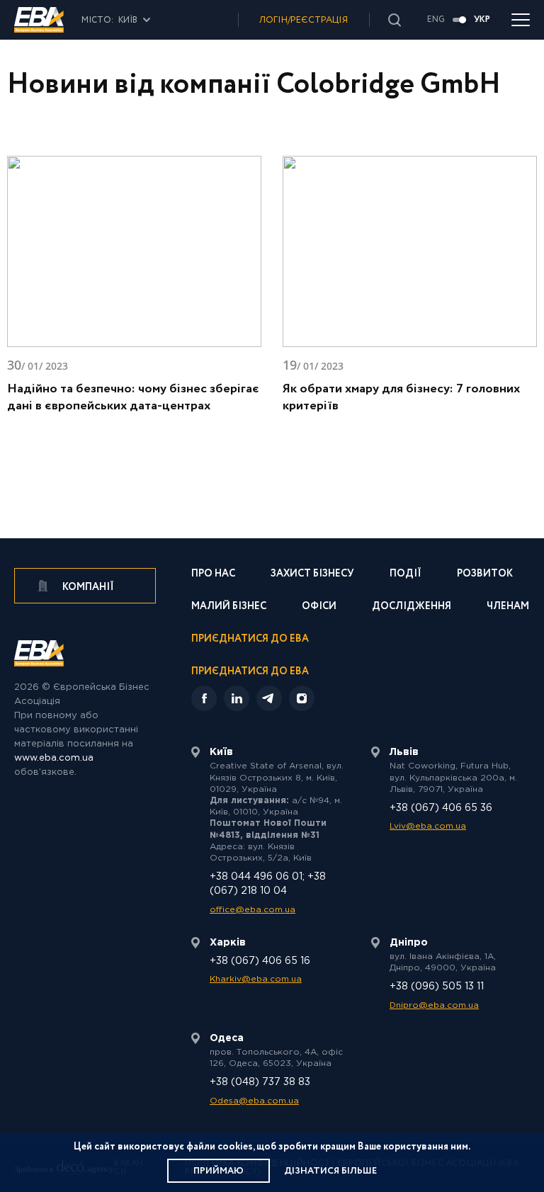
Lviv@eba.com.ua (428, 826)
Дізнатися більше (330, 1171)
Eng (436, 20)
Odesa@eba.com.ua (254, 1101)
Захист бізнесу (312, 575)
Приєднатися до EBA (250, 640)
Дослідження (411, 607)
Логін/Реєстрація (303, 20)
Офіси (319, 607)
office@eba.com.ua (252, 910)
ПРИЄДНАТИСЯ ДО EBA (250, 671)
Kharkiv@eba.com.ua (256, 979)
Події (405, 575)
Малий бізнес (228, 607)
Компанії (87, 587)
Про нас (213, 575)
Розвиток (485, 575)
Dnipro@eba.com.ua (434, 1005)
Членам (508, 607)
